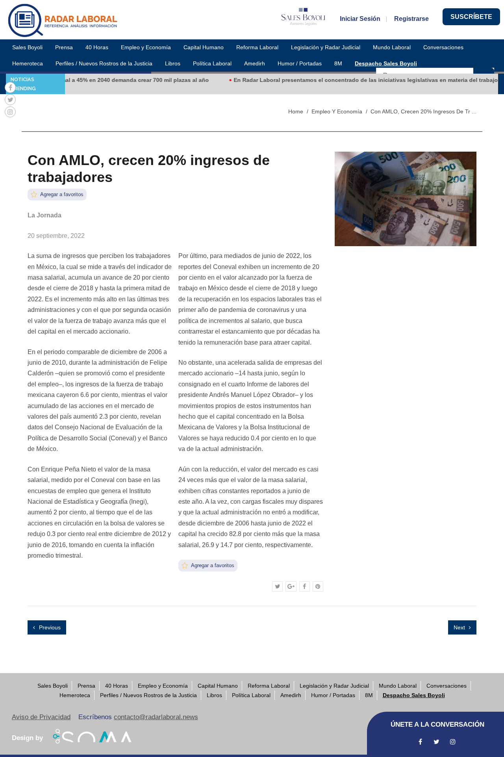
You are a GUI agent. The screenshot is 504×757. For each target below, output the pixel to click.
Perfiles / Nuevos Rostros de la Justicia (104, 63)
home (295, 111)
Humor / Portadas (300, 63)
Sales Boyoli (27, 47)
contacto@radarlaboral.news (156, 717)
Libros (172, 63)
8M (338, 63)
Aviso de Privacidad (41, 717)
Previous (49, 627)
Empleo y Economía (146, 47)
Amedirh (254, 63)
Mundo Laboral (392, 47)
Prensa (64, 47)
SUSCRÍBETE (471, 16)
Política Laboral (212, 63)
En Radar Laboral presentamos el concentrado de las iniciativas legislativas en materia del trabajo (353, 80)
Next (460, 627)
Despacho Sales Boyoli (386, 63)
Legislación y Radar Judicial (325, 47)
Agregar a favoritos (61, 194)
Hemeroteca (27, 63)
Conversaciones (443, 47)
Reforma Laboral (257, 47)
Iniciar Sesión (360, 18)
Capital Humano (203, 47)
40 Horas (96, 47)
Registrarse (411, 18)
